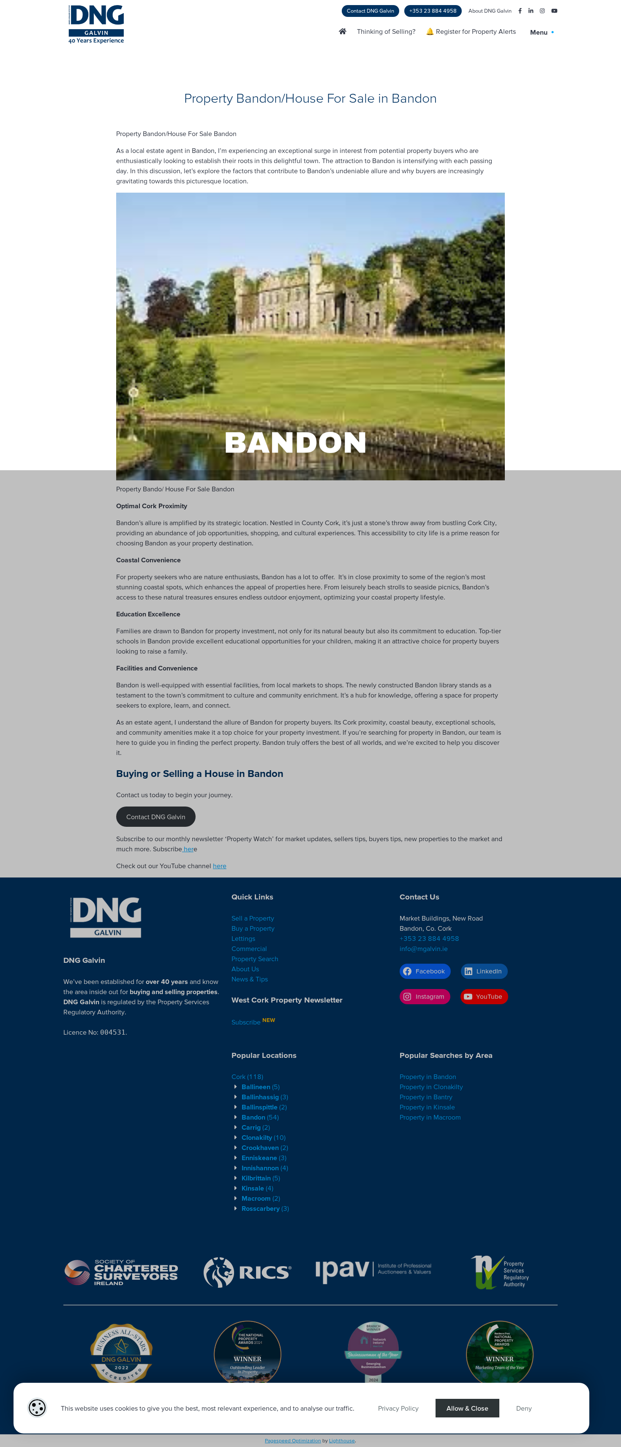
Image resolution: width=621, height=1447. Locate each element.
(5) (261, 1086)
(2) (264, 1107)
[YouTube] (551, 11)
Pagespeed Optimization (293, 1440)
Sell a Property (253, 918)
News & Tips (250, 979)
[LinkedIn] (527, 11)
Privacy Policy (398, 1408)
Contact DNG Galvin (370, 11)
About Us (245, 969)
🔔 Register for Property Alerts (471, 31)
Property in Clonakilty (431, 1086)
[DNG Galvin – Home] (342, 31)
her (187, 849)
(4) (265, 1168)
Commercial (249, 948)
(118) (247, 1076)
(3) (265, 1097)
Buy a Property (253, 928)
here (219, 865)
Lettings (243, 938)
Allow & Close (467, 1408)
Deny (524, 1408)
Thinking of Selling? (386, 31)
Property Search (255, 958)
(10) (264, 1137)
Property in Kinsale (427, 1107)
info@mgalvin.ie (424, 948)
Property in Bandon (428, 1076)
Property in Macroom (430, 1117)
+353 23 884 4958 (433, 11)
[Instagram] (539, 11)
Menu (539, 32)
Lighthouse (342, 1440)
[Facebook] (517, 11)
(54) (260, 1117)
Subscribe (246, 1022)
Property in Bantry (426, 1097)
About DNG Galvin (490, 11)
